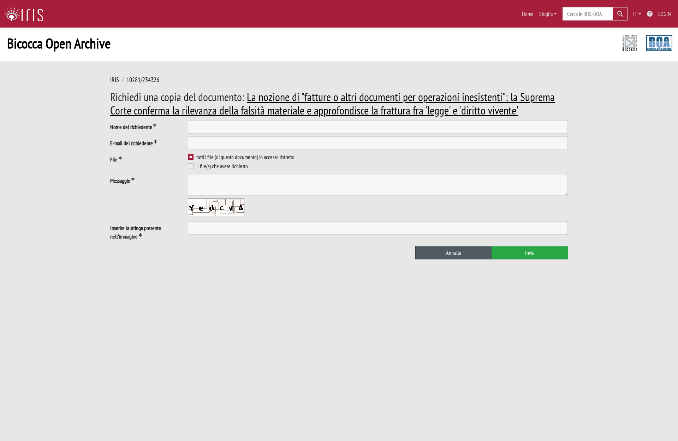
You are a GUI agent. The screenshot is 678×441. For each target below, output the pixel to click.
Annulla (453, 252)
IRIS (114, 80)
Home (528, 13)
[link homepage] (26, 14)
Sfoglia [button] (546, 13)
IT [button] (635, 13)
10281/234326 (142, 80)
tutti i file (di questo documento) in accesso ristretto (245, 156)
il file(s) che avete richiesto (222, 166)
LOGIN (664, 13)
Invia (529, 252)
